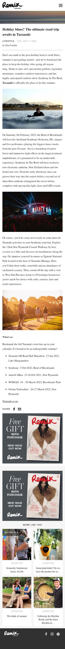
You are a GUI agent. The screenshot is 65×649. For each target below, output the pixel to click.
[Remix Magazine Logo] (12, 5)
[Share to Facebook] (14, 409)
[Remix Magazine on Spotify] (58, 634)
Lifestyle (8, 41)
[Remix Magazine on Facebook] (46, 634)
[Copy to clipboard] (19, 409)
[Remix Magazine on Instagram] (52, 634)
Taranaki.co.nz (10, 401)
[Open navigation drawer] (60, 5)
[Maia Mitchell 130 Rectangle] (32, 438)
